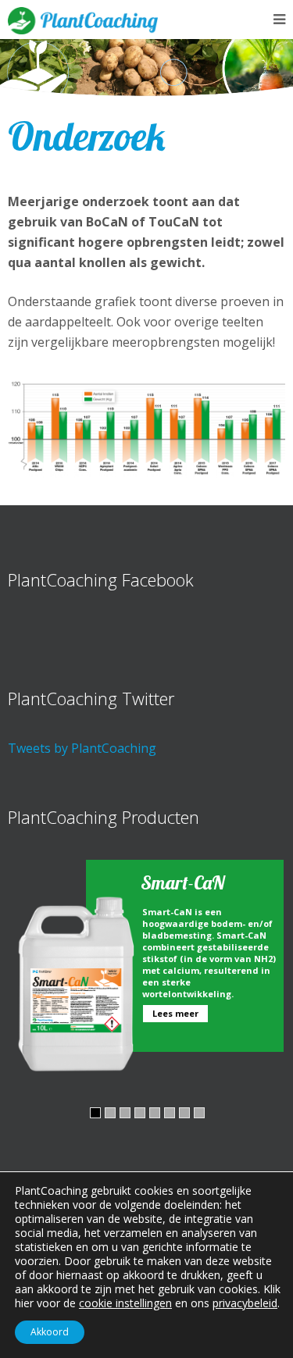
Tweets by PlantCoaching (82, 748)
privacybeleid (245, 1303)
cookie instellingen (125, 1303)
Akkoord (49, 1331)
